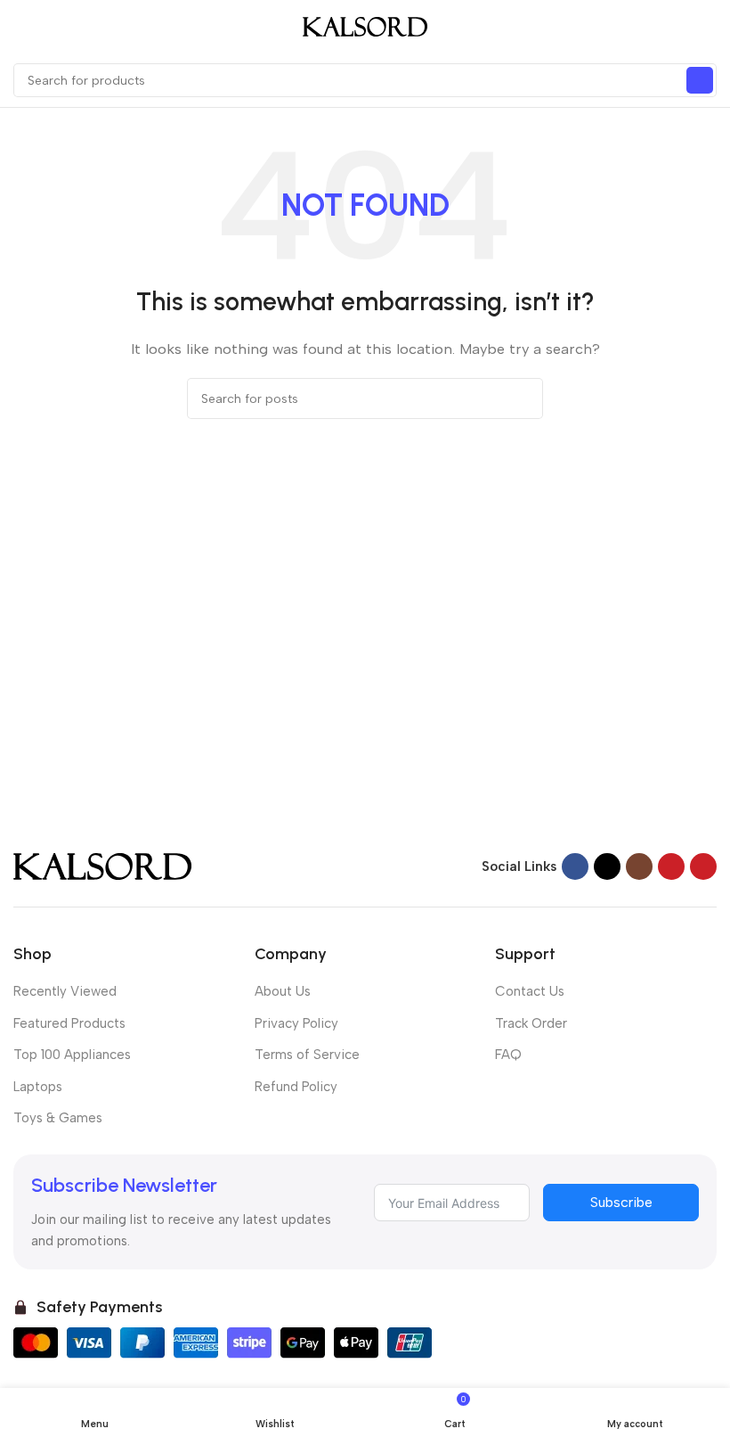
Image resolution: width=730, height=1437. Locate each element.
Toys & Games (57, 1118)
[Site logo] (365, 26)
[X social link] (607, 866)
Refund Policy (296, 1087)
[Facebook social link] (575, 866)
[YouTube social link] (671, 866)
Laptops (37, 1087)
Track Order (531, 1023)
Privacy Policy (296, 1023)
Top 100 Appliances (72, 1055)
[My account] (710, 27)
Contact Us (529, 991)
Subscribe (621, 1202)
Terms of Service (307, 1055)
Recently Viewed (65, 991)
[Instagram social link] (639, 866)
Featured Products (69, 1023)
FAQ (508, 1055)
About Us (283, 991)
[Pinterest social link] (703, 866)
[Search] (699, 80)
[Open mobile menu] (20, 27)
